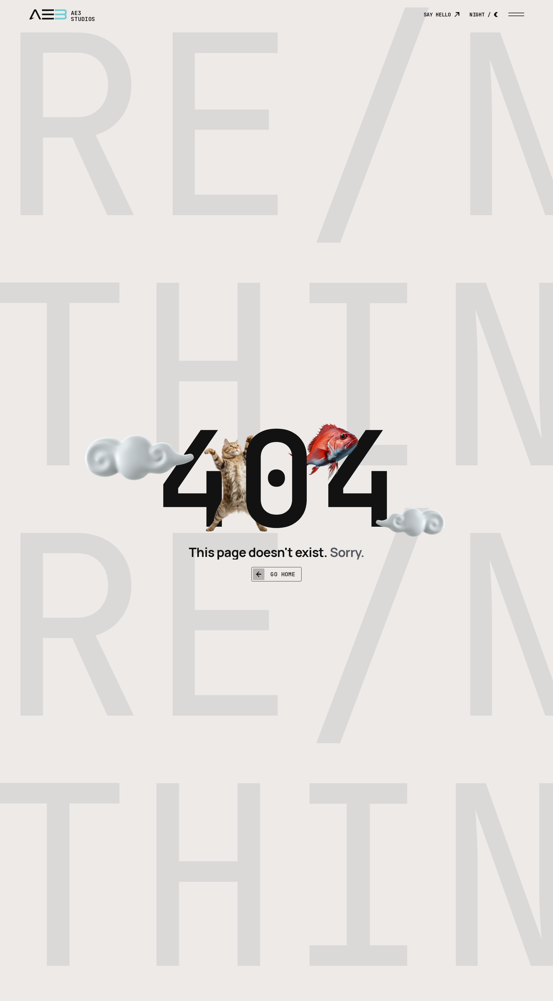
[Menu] (516, 14)
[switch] (483, 14)
